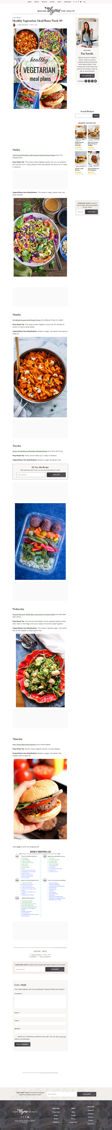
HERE (19, 847)
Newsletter (90, 1124)
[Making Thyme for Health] (56, 10)
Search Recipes (87, 111)
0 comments (33, 956)
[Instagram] (76, 2)
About (36, 2)
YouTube (90, 1120)
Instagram (91, 1114)
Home (29, 2)
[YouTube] (81, 2)
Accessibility (73, 1122)
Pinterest (90, 1117)
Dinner (91, 166)
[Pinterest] (78, 2)
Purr (27, 1122)
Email (17, 1021)
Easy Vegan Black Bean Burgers (24, 744)
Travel (52, 2)
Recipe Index (56, 1112)
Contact (73, 1115)
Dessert (56, 1119)
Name (17, 1013)
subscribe (62, 1037)
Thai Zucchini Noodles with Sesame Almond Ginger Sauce (34, 155)
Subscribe (67, 2)
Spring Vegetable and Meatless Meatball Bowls (30, 451)
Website (17, 1029)
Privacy (73, 1119)
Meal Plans (37, 951)
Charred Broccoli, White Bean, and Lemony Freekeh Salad (34, 614)
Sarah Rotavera (23, 24)
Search (96, 115)
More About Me (87, 75)
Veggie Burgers (80, 166)
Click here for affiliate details (61, 947)
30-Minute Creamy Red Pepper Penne (27, 320)
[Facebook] (74, 2)
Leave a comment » (45, 956)
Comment (18, 994)
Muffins (91, 140)
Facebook (91, 1110)
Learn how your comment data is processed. (48, 1072)
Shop (59, 2)
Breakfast (79, 140)
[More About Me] (87, 33)
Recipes (44, 2)
